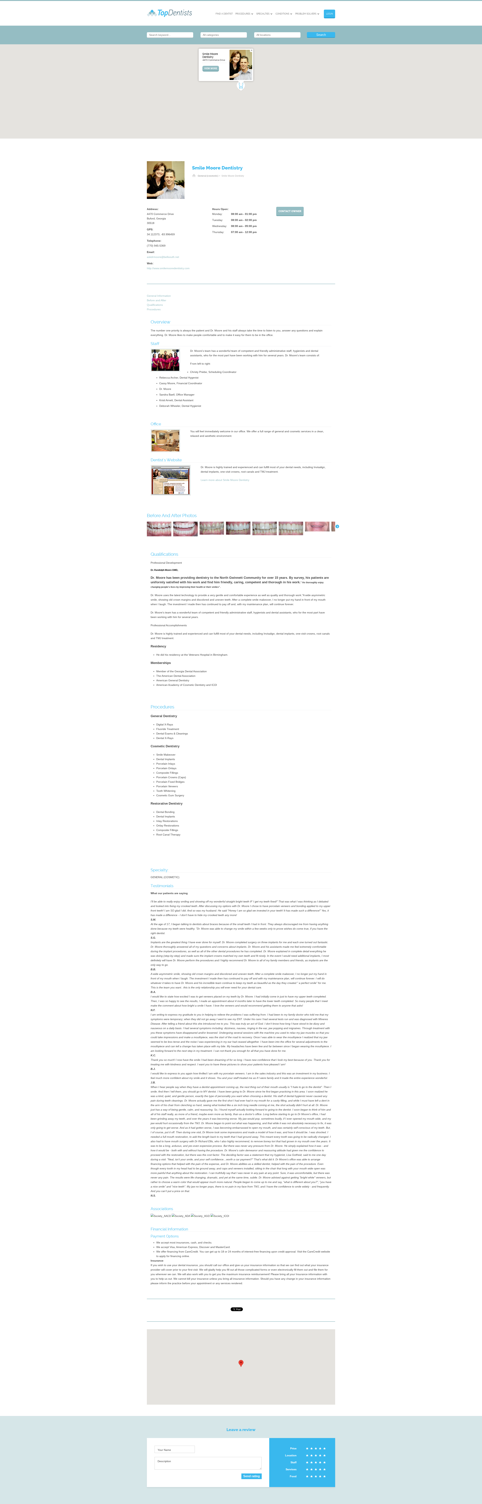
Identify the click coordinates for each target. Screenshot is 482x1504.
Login (329, 13)
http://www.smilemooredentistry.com (168, 268)
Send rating (251, 1476)
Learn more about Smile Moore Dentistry (225, 479)
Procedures (242, 13)
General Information (159, 295)
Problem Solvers (305, 13)
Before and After (156, 300)
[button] (241, 86)
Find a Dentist (224, 13)
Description (164, 1461)
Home (194, 176)
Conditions (282, 13)
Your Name (164, 1449)
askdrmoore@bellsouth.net (163, 256)
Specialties (262, 13)
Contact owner (289, 211)
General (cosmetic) (208, 176)
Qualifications (155, 304)
